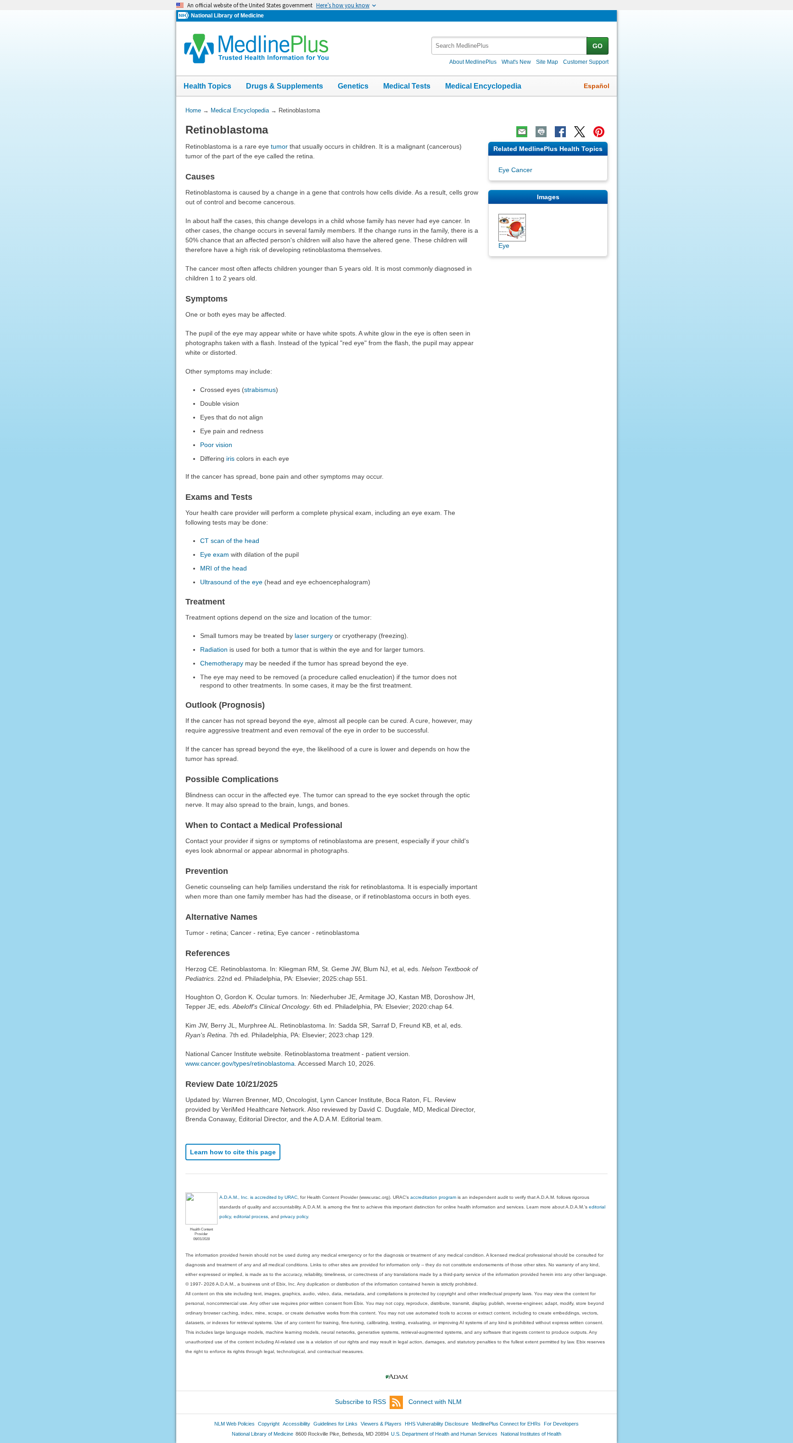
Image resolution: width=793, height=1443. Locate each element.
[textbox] (509, 46)
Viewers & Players (381, 1423)
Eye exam (214, 554)
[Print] (541, 131)
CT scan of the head (229, 540)
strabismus (260, 389)
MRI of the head (223, 568)
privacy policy (294, 1216)
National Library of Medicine (227, 15)
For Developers (561, 1423)
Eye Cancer (515, 169)
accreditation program (433, 1197)
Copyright (268, 1423)
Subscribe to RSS (360, 1401)
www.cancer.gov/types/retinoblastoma (240, 1063)
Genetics (353, 86)
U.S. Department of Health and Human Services (444, 1434)
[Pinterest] (599, 131)
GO (597, 46)
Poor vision (216, 444)
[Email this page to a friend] (522, 131)
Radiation (214, 649)
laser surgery (314, 635)
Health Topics (207, 86)
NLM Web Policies (234, 1423)
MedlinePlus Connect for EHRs (506, 1423)
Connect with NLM (435, 1401)
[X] (579, 131)
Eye (503, 245)
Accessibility (296, 1423)
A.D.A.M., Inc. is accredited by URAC (258, 1197)
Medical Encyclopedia (483, 86)
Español (596, 85)
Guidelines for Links (335, 1423)
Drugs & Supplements (284, 86)
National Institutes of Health (531, 1434)
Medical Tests (406, 86)
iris (230, 458)
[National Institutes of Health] (184, 16)
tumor (279, 146)
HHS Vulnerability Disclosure (437, 1423)
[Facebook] (560, 131)
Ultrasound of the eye (231, 582)
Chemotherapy (221, 663)
